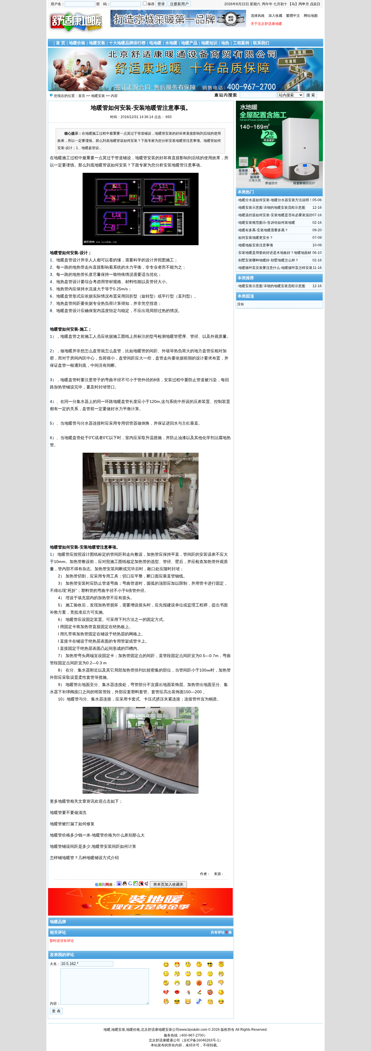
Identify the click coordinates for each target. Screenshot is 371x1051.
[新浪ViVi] (141, 885)
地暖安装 (97, 43)
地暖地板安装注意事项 (255, 245)
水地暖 (171, 43)
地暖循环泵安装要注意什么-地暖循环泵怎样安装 (275, 268)
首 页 (60, 43)
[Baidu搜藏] (119, 885)
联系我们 (261, 43)
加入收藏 (275, 16)
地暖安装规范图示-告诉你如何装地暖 (266, 223)
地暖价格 (77, 43)
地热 (225, 43)
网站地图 (311, 16)
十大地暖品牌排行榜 (127, 43)
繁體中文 (293, 16)
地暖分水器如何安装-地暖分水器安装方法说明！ (275, 200)
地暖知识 (209, 43)
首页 (81, 96)
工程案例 (241, 43)
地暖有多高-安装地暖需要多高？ (263, 230)
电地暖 (155, 43)
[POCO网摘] (135, 885)
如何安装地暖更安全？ (255, 238)
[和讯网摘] (146, 885)
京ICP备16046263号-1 (201, 1040)
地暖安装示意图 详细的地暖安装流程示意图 (271, 208)
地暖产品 (189, 43)
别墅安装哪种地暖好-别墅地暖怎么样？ (268, 260)
